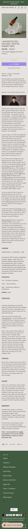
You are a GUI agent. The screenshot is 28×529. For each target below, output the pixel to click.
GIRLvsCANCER (6, 220)
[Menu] (25, 7)
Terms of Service (8, 493)
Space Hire (6, 484)
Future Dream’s (8, 177)
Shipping (12, 51)
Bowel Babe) (10, 201)
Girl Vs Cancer (17, 209)
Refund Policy (7, 475)
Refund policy (7, 497)
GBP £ (13, 509)
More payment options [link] (14, 68)
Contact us (6, 462)
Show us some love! (9, 480)
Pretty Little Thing (10, 186)
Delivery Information (9, 467)
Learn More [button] (5, 522)
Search (5, 458)
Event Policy (7, 471)
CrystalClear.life (6, 318)
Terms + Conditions (9, 488)
